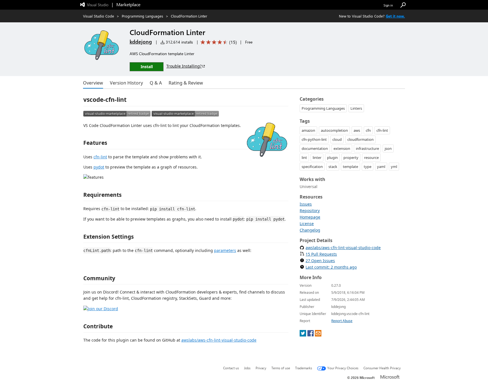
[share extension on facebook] (310, 335)
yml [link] (394, 166)
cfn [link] (368, 130)
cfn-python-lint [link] (314, 139)
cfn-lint (100, 156)
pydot (98, 167)
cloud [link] (337, 139)
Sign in (388, 5)
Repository (310, 210)
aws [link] (357, 130)
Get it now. (395, 16)
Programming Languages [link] (323, 108)
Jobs (247, 368)
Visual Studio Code (98, 16)
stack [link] (332, 166)
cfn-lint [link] (382, 130)
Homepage (310, 217)
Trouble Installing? (184, 66)
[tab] (93, 83)
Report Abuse (341, 320)
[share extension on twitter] (303, 335)
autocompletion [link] (334, 130)
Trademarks (303, 368)
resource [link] (371, 157)
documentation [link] (315, 148)
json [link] (388, 148)
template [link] (350, 166)
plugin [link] (332, 157)
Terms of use (280, 368)
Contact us (231, 368)
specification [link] (312, 166)
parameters (225, 250)
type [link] (367, 166)
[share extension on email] (318, 335)
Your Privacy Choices (342, 368)
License (307, 223)
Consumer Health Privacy (382, 368)
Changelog (310, 230)
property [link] (350, 157)
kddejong (141, 41)
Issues (306, 204)
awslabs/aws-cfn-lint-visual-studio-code (218, 340)
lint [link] (304, 157)
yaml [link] (381, 166)
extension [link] (342, 148)
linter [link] (317, 157)
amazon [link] (308, 130)
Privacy (261, 368)
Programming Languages (142, 16)
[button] (403, 5)
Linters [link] (356, 108)
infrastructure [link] (367, 148)
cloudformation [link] (360, 139)
